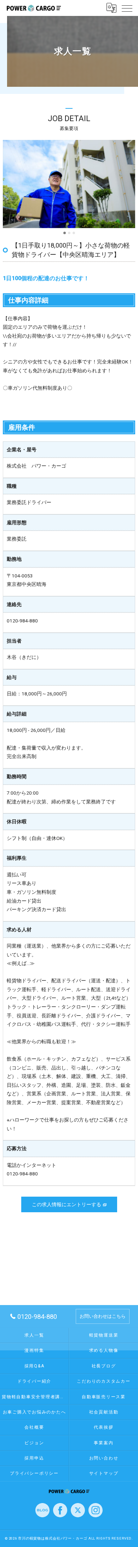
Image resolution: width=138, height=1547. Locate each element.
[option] (69, 184)
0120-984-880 (22, 620)
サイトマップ (104, 1473)
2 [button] (69, 233)
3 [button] (74, 233)
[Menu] (127, 8)
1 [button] (64, 233)
